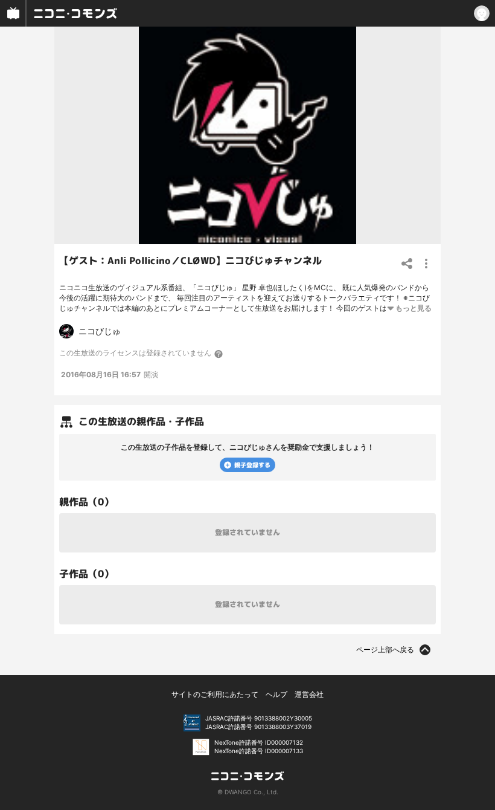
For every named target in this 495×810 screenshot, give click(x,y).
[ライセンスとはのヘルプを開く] (219, 353)
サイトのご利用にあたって (214, 694)
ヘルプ (276, 694)
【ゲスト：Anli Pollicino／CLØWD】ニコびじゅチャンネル (190, 260)
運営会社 (309, 694)
